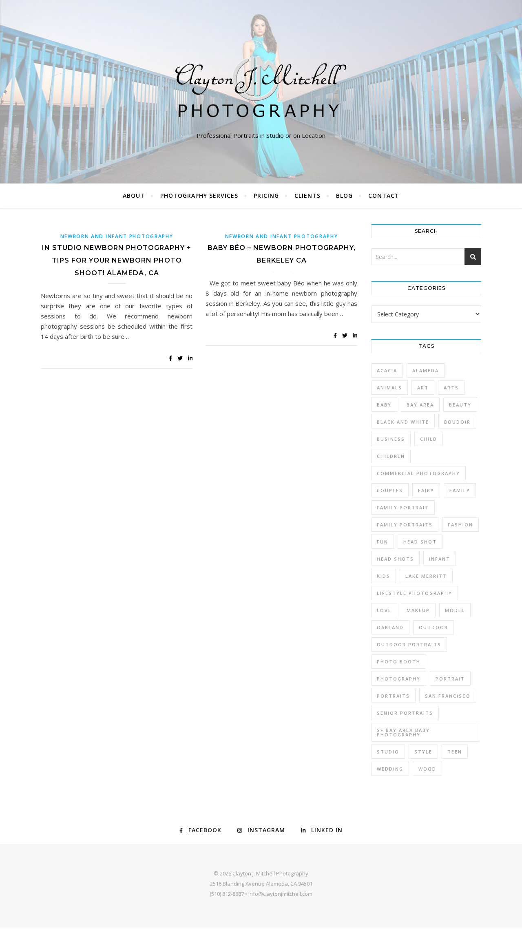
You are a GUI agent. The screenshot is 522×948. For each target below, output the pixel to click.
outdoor (433, 627)
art (423, 388)
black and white (403, 422)
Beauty (460, 405)
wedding (390, 769)
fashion (460, 525)
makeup (418, 610)
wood (427, 769)
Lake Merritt (426, 576)
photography (398, 679)
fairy (426, 490)
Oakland (390, 627)
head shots (395, 559)
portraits (393, 696)
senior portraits (405, 713)
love (384, 610)
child (428, 439)
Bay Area (420, 405)
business (391, 439)
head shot (420, 542)
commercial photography (418, 473)
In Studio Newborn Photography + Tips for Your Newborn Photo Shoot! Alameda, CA (116, 260)
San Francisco (448, 696)
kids (383, 576)
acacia (387, 370)
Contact (383, 195)
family (459, 490)
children (391, 456)
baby (384, 405)
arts (451, 388)
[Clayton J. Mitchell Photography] (261, 89)
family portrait (403, 507)
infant (439, 559)
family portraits (405, 525)
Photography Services (199, 195)
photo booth (398, 662)
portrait (450, 679)
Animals (389, 388)
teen (454, 752)
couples (390, 490)
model (455, 610)
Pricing (266, 195)
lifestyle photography (414, 593)
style (423, 752)
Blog (344, 195)
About (134, 195)
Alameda (425, 370)
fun (382, 542)
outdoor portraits (409, 644)
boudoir (457, 422)
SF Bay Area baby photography (403, 732)
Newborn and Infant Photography (116, 236)
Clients (307, 195)
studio (388, 752)
